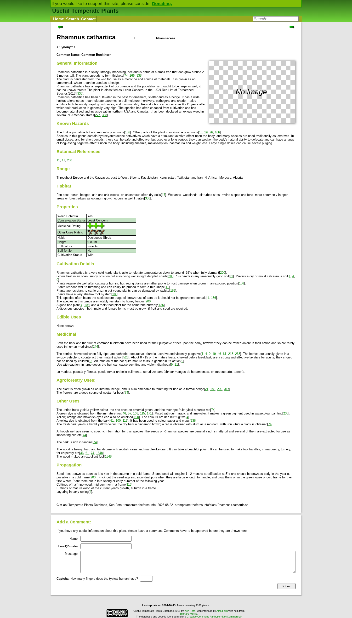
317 (226, 389)
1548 (99, 453)
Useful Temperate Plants (85, 10)
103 (135, 413)
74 (126, 75)
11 (58, 160)
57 (129, 413)
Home (58, 19)
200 (69, 160)
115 (142, 413)
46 (219, 354)
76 (211, 132)
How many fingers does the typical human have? (97, 578)
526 (125, 357)
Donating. (162, 3)
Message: (72, 554)
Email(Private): (68, 546)
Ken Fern (190, 610)
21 (176, 364)
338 (139, 75)
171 (149, 413)
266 (132, 75)
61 (224, 354)
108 (86, 305)
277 (97, 115)
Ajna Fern (222, 610)
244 (95, 346)
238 (237, 354)
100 (136, 417)
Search (72, 19)
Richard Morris (188, 613)
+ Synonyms (66, 47)
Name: (74, 538)
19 (206, 132)
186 (127, 132)
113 (129, 484)
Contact (88, 19)
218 (230, 354)
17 (63, 160)
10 (200, 132)
